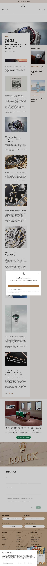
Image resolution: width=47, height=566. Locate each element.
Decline (30, 563)
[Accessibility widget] (44, 563)
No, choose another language (15, 289)
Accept (20, 563)
